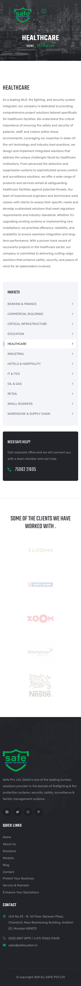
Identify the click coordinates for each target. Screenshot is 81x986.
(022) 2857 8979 (19, 938)
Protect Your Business (18, 878)
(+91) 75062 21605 (47, 938)
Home (30, 46)
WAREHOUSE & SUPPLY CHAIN (29, 413)
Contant (8, 872)
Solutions (9, 851)
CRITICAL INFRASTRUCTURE (27, 324)
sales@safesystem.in (23, 945)
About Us (9, 844)
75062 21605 (25, 469)
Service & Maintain (16, 885)
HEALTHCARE (17, 344)
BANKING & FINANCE (22, 304)
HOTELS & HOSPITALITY (24, 364)
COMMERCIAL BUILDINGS (25, 314)
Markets (8, 858)
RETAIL (12, 394)
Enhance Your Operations (21, 892)
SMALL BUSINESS (20, 404)
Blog (6, 865)
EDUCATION (16, 334)
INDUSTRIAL (16, 354)
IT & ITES (14, 374)
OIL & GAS (15, 384)
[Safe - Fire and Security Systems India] (17, 15)
